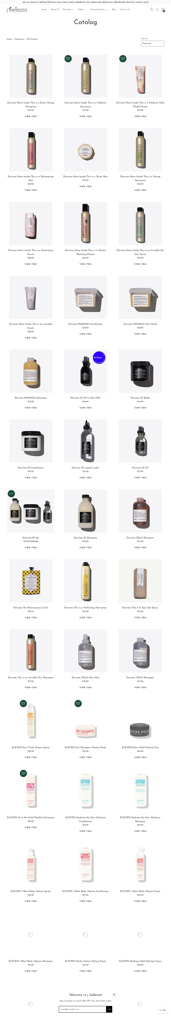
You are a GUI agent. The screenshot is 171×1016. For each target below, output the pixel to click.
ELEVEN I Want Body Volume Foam (140, 891)
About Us (55, 10)
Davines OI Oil (140, 468)
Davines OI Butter (140, 398)
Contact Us (125, 10)
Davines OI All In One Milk (85, 398)
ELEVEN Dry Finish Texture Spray (31, 747)
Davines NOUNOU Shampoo (31, 398)
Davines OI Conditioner (31, 468)
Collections (19, 39)
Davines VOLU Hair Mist (85, 678)
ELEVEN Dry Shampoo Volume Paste (85, 747)
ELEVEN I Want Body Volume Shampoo (31, 961)
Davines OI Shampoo (85, 538)
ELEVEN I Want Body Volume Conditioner (85, 891)
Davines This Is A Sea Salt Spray (140, 608)
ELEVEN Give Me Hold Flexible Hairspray (30, 817)
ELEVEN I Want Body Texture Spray (31, 891)
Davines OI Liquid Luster (85, 468)
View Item (31, 117)
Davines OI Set (31, 538)
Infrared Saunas (97, 10)
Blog (114, 10)
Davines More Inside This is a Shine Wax (85, 176)
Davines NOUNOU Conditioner (85, 324)
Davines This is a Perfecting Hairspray (85, 608)
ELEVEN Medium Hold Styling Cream (140, 961)
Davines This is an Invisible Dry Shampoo (30, 678)
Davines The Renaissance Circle (30, 608)
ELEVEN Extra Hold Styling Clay (140, 747)
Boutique (67, 10)
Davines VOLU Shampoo (140, 678)
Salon (80, 10)
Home (44, 10)
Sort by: (145, 39)
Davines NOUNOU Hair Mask (140, 324)
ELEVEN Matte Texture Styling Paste (85, 961)
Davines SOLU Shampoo (140, 538)
